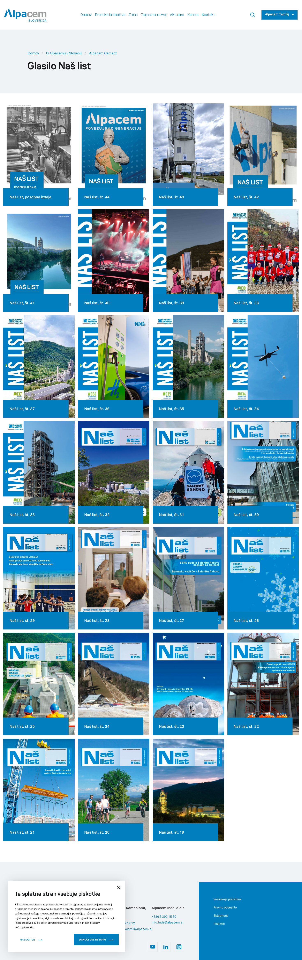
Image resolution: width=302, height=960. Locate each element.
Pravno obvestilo (225, 907)
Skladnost (220, 915)
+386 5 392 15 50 (164, 916)
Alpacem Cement (103, 53)
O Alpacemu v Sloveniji (64, 53)
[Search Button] (252, 15)
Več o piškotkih (24, 927)
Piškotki (219, 924)
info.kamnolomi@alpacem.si (131, 929)
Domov (33, 53)
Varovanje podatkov (227, 899)
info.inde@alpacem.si (167, 922)
